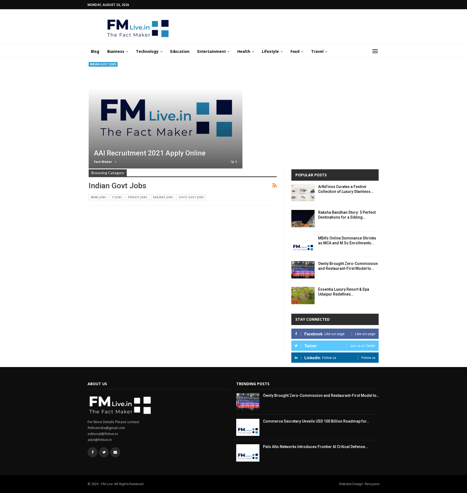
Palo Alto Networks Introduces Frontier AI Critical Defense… (315, 447)
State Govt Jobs (191, 197)
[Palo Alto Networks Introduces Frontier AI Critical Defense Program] (247, 453)
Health (243, 51)
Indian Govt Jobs (103, 64)
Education (179, 51)
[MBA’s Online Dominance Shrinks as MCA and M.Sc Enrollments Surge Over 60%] (303, 244)
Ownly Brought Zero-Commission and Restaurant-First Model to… (321, 395)
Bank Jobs (98, 197)
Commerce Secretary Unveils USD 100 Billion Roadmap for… (316, 421)
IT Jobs (117, 197)
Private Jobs (137, 197)
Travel (317, 51)
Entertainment (211, 51)
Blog (95, 51)
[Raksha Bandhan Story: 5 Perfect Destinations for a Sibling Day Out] (303, 218)
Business (115, 51)
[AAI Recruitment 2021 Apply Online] (165, 115)
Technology (147, 51)
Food (295, 51)
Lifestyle (270, 51)
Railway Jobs (163, 197)
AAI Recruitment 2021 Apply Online (150, 153)
